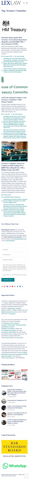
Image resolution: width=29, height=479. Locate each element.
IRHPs (18, 212)
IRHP (22, 134)
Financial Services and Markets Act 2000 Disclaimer (13, 326)
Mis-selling (17, 136)
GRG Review (12, 70)
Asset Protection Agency (9, 68)
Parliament (13, 65)
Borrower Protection (17, 199)
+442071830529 (10, 240)
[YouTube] (12, 286)
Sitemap (18, 308)
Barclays (16, 130)
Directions (12, 313)
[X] (15, 286)
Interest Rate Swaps (8, 212)
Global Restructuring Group (14, 61)
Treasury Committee (8, 72)
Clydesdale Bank (19, 204)
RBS (18, 65)
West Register (18, 72)
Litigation (24, 63)
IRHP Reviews (18, 63)
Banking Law (8, 58)
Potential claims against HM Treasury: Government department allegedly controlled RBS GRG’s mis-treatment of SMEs (14, 40)
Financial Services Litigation (10, 60)
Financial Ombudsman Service (17, 118)
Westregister (22, 65)
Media (5, 65)
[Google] (5, 286)
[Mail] (2, 286)
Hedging (18, 211)
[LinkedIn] (20, 286)
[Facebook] (7, 286)
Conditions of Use (8, 323)
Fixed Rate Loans (22, 60)
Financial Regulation (20, 133)
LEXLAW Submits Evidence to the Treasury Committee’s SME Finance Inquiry (13, 99)
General (12, 328)
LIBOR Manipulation (13, 124)
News (8, 65)
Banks (12, 130)
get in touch (9, 357)
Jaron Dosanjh (20, 56)
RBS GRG (20, 70)
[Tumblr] (17, 286)
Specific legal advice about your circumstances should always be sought (14, 354)
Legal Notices (11, 308)
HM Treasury (11, 63)
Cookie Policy (12, 332)
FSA (4, 134)
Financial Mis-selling (19, 58)
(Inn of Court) (14, 312)
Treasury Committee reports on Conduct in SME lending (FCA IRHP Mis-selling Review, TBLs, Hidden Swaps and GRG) (13, 166)
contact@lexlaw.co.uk (20, 239)
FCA (13, 58)
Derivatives (15, 116)
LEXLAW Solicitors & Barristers (13, 197)
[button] (23, 3)
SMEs (24, 70)
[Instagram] (10, 286)
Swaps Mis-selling (10, 137)
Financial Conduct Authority (13, 131)
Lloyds (5, 126)
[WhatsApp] (22, 286)
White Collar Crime (8, 66)
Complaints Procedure (10, 330)
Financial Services (14, 209)
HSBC (22, 211)
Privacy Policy (11, 325)
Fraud (4, 61)
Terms (18, 337)
